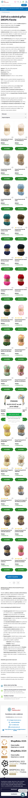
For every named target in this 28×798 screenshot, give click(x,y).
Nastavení (14, 789)
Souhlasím (14, 794)
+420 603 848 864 (15, 722)
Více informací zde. (18, 786)
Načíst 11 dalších (13, 577)
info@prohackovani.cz (15, 720)
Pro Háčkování (15, 724)
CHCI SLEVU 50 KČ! (14, 414)
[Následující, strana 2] (14, 582)
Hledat (24, 5)
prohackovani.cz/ (15, 727)
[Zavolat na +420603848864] (18, 2)
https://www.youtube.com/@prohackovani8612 (15, 730)
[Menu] (26, 2)
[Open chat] (23, 795)
